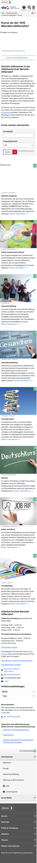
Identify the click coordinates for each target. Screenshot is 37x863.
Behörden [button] (5, 822)
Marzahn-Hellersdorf (9, 15)
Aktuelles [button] (5, 834)
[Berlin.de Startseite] (6, 2)
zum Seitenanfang (26, 751)
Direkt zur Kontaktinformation (17, 58)
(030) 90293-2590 (13, 675)
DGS (7, 786)
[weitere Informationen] (10, 7)
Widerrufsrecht (8, 735)
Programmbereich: (10, 141)
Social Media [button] (6, 798)
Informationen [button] (7, 757)
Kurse (20, 15)
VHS (2, 13)
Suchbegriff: (8, 131)
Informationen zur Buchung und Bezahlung (16, 660)
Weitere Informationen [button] (10, 846)
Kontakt (5, 768)
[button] (33, 13)
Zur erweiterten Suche (26, 151)
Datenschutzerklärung (11, 774)
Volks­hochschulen (12, 13)
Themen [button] (4, 840)
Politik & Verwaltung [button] (9, 828)
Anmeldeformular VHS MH (11, 665)
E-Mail (6, 681)
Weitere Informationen (18, 214)
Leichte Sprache (11, 792)
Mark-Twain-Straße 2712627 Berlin (12, 670)
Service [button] (4, 816)
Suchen (8, 152)
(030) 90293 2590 (13, 717)
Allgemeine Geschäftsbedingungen (16, 730)
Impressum (7, 763)
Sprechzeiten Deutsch (9, 647)
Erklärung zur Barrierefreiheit (13, 780)
